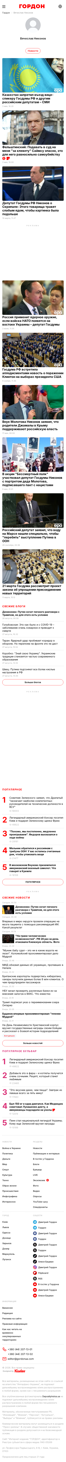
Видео (36, 1191)
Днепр (5, 1248)
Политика (7, 1153)
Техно (5, 1180)
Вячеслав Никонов (23, 12)
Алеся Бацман (46, 1261)
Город (5, 1215)
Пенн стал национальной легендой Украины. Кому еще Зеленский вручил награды (36, 1122)
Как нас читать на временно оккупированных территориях (12, 1334)
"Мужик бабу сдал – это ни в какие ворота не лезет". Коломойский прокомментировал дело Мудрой (30, 953)
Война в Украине (11, 1148)
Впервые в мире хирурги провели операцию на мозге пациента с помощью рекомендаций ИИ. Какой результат (30, 924)
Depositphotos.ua (51, 1396)
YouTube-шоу (40, 1201)
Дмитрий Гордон (47, 1222)
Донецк (6, 1238)
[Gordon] (32, 6)
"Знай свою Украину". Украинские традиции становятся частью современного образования (28, 656)
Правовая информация (14, 1324)
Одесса (6, 1232)
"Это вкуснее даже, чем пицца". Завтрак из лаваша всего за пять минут (35, 1091)
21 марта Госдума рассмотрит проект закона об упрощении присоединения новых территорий (31, 589)
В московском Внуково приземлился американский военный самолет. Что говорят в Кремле (32, 868)
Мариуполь (8, 1254)
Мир (4, 1164)
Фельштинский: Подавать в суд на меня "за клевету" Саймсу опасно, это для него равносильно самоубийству (32, 150)
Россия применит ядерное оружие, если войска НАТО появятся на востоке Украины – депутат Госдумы (31, 320)
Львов (5, 1227)
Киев (5, 1222)
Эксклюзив (39, 1180)
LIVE (35, 1175)
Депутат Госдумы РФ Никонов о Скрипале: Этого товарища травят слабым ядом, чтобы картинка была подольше (30, 208)
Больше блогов (33, 682)
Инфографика (9, 1196)
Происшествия (10, 1191)
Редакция (7, 1313)
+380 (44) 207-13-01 (20, 1349)
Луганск (6, 1259)
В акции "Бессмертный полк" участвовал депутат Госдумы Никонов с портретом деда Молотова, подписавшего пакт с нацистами (32, 479)
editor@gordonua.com (21, 1358)
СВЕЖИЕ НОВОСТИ (16, 897)
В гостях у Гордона (43, 1159)
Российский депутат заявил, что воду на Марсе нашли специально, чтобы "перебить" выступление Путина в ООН (31, 535)
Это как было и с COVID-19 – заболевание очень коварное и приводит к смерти (28, 627)
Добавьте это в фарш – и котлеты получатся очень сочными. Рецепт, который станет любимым (36, 1076)
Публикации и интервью (46, 1153)
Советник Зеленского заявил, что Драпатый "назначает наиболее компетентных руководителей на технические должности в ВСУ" (36, 802)
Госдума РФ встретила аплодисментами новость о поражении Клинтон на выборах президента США (32, 373)
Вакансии (7, 1307)
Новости (7, 1142)
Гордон (6, 12)
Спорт (5, 1169)
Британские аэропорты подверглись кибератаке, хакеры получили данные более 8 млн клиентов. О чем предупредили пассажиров (33, 979)
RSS (40, 1278)
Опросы (37, 1196)
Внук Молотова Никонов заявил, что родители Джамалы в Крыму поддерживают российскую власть (30, 425)
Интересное (9, 1201)
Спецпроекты (40, 1207)
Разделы (37, 1142)
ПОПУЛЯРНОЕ (12, 789)
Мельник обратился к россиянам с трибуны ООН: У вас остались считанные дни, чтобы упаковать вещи (34, 851)
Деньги (6, 1159)
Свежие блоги (13, 606)
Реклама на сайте (11, 1318)
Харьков (6, 1243)
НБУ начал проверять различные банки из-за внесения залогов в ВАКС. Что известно (29, 992)
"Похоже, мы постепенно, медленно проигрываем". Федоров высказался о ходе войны (33, 834)
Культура (7, 1175)
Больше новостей (33, 1043)
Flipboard (43, 1273)
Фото (36, 1185)
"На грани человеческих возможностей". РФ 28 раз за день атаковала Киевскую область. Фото (37, 938)
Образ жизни (9, 1185)
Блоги (36, 1164)
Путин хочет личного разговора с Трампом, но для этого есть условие (30, 613)
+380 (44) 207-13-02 (20, 1354)
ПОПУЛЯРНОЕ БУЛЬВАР (19, 1051)
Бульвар (37, 1169)
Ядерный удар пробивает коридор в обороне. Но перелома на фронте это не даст (30, 642)
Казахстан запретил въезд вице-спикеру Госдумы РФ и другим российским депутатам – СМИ (27, 98)
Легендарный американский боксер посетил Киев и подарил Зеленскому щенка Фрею (36, 819)
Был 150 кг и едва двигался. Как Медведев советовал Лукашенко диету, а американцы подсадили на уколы (36, 1106)
